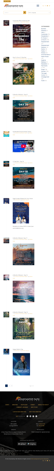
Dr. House (44, 38)
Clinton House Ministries (19, 411)
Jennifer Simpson (25, 22)
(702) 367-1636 (42, 423)
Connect (33, 404)
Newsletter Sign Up (43, 404)
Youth (25, 133)
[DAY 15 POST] (6, 314)
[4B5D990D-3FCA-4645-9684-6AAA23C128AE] (6, 277)
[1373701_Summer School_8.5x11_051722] (6, 134)
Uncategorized (45, 77)
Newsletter (44, 64)
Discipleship (44, 36)
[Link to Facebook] (45, 6)
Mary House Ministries (35, 411)
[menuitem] (37, 6)
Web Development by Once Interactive (40, 458)
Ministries (15, 404)
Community (44, 34)
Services (43, 71)
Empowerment (45, 41)
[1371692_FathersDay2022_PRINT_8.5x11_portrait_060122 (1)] (6, 351)
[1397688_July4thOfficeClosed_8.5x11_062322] (6, 23)
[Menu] (37, 6)
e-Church (17, 58)
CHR (42, 32)
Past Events (17, 22)
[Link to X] (43, 6)
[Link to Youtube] (47, 6)
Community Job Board (22, 407)
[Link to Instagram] (49, 6)
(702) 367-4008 (41, 425)
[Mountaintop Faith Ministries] (27, 6)
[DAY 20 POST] (6, 97)
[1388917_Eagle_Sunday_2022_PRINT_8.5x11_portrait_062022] (6, 201)
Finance (43, 53)
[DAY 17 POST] (6, 240)
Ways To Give (34, 407)
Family (43, 51)
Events (43, 49)
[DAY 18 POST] (6, 164)
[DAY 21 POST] (6, 60)
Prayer (25, 58)
